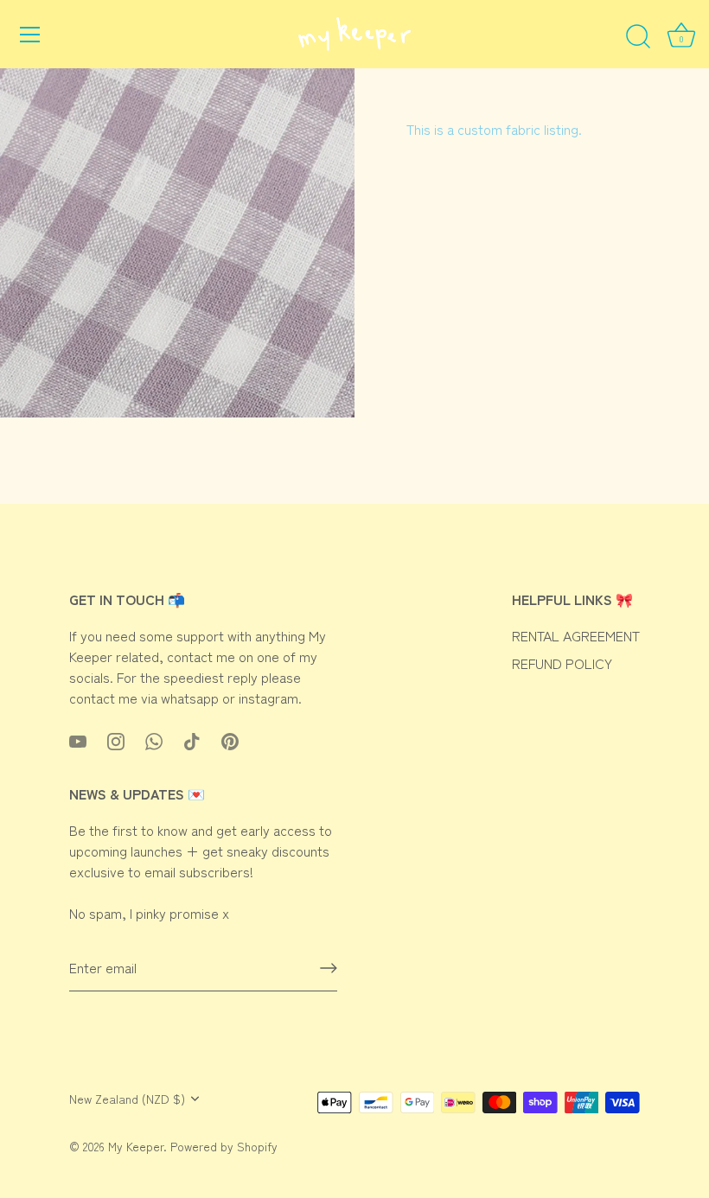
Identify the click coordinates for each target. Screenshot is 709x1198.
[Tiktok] (192, 739)
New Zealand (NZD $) (127, 1099)
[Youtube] (77, 739)
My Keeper (135, 1146)
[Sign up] (328, 968)
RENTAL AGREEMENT (576, 635)
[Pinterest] (230, 739)
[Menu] (30, 35)
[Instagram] (116, 739)
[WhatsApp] (154, 739)
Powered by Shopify (224, 1146)
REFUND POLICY (562, 663)
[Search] (638, 37)
